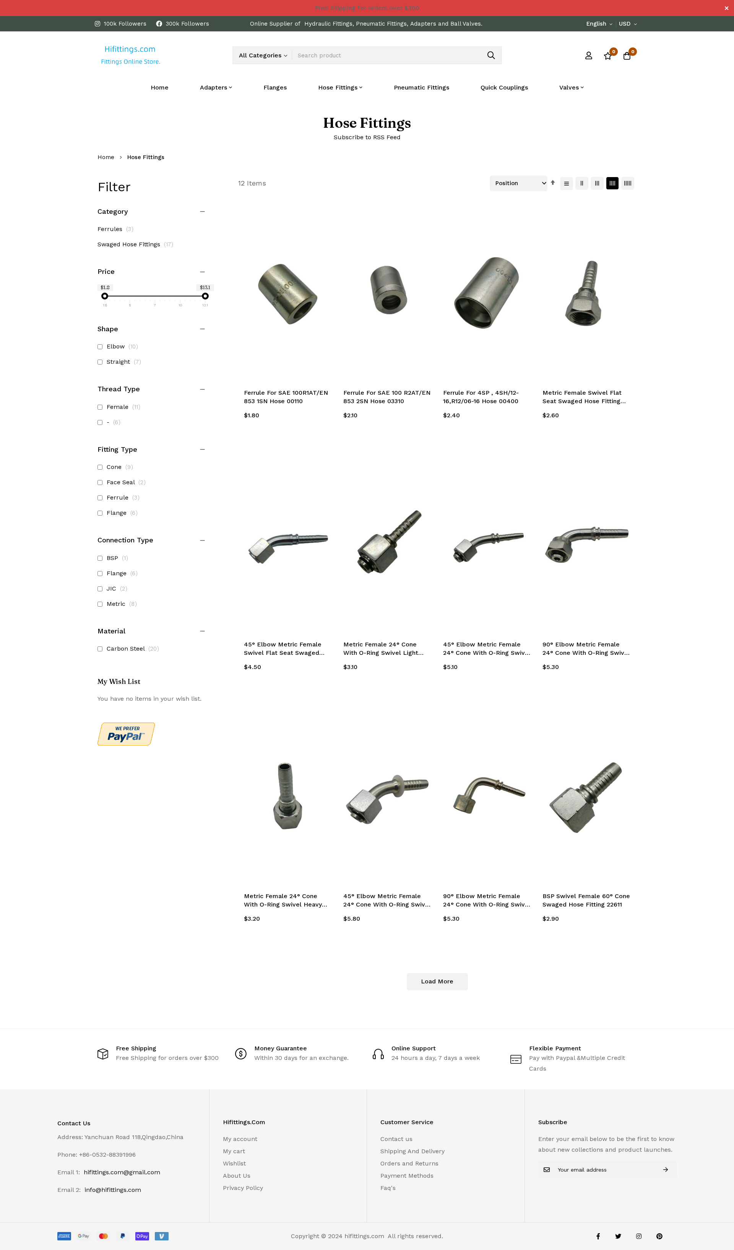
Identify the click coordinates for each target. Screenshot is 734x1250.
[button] (600, 24)
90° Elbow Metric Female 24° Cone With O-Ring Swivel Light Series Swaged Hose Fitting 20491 (586, 649)
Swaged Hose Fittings (137, 244)
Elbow (123, 346)
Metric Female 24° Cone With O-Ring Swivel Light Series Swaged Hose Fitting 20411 (384, 649)
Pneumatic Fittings (421, 87)
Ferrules (117, 229)
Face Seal (127, 482)
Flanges (275, 87)
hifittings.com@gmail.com (122, 1172)
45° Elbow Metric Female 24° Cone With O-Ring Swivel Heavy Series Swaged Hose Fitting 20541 (387, 900)
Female (125, 406)
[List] (566, 183)
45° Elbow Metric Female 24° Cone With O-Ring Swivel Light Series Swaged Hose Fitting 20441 (487, 649)
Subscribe (666, 1169)
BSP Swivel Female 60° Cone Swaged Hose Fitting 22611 (586, 900)
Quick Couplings (504, 87)
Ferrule (124, 497)
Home (160, 87)
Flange (123, 512)
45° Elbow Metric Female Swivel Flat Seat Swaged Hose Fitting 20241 (283, 649)
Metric (123, 603)
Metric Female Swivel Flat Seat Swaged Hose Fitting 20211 (582, 397)
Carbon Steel (134, 648)
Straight (125, 361)
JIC (118, 588)
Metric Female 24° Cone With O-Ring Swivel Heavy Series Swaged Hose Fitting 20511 (285, 900)
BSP (118, 558)
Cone (121, 466)
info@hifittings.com (112, 1189)
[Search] (491, 55)
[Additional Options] (126, 743)
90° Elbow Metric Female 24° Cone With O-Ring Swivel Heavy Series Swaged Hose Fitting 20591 (487, 900)
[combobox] (396, 55)
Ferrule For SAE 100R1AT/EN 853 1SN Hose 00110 (286, 397)
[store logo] (129, 55)
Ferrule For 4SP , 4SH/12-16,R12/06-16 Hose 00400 (481, 397)
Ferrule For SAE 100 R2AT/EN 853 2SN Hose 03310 (386, 397)
